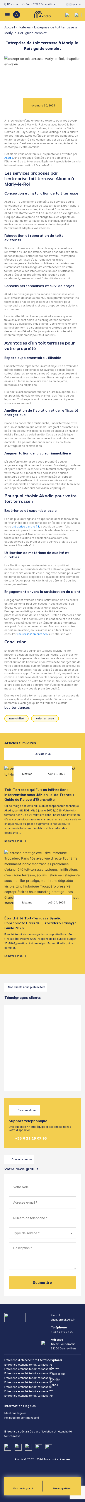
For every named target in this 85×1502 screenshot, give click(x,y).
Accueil (9, 27)
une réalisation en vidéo (32, 634)
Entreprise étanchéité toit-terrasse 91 (28, 1387)
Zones (54, 1385)
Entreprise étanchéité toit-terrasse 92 (28, 1369)
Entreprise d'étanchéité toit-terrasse (27, 1360)
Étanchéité (16, 718)
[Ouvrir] (7, 14)
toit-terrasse (45, 718)
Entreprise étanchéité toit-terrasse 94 (28, 1378)
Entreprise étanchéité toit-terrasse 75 (28, 1364)
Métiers (55, 1368)
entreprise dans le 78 (25, 526)
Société (55, 1379)
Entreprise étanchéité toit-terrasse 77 (28, 1391)
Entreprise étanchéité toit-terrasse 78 (28, 1395)
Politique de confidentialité (21, 1417)
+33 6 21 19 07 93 (31, 1138)
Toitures (24, 27)
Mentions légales (15, 1413)
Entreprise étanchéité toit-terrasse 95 (28, 1382)
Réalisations (57, 1373)
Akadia (8, 157)
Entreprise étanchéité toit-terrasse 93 (28, 1373)
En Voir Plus (42, 753)
